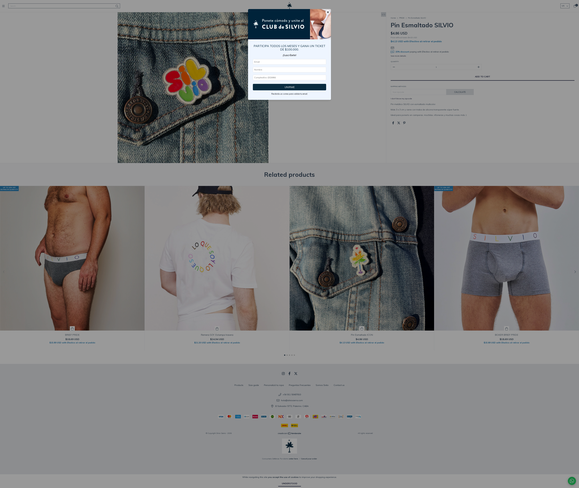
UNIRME (290, 87)
